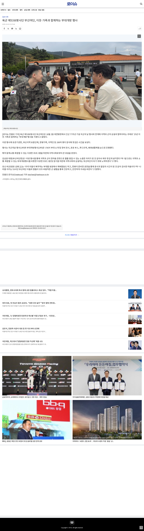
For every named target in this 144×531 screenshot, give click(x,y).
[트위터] (8, 29)
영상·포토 (41, 10)
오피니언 (34, 10)
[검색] (141, 4)
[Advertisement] (72, 204)
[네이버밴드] (16, 29)
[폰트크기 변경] (140, 29)
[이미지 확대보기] (139, 36)
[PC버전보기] (72, 522)
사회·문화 (15, 10)
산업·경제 (27, 10)
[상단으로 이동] (141, 527)
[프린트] (20, 29)
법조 (9, 10)
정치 (21, 10)
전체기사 (3, 10)
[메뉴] (3, 4)
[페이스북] (4, 29)
